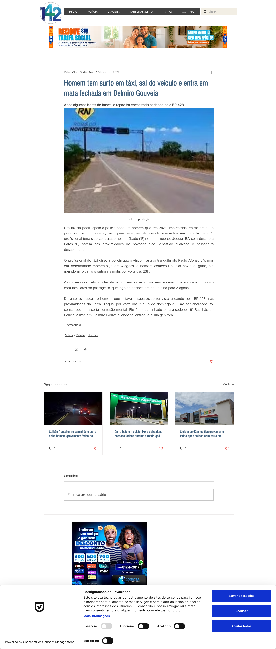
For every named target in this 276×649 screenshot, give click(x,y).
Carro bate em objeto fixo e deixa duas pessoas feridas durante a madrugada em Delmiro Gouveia (138, 434)
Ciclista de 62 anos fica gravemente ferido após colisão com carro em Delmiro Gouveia (202, 434)
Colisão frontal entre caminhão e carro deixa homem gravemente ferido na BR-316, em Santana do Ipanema (72, 434)
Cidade (80, 335)
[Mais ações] (211, 72)
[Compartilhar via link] (86, 349)
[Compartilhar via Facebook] (66, 349)
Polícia (69, 335)
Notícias (93, 335)
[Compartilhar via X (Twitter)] (76, 349)
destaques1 (74, 325)
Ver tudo (228, 384)
